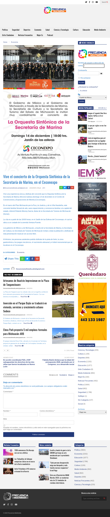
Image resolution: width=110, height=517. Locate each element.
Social (80, 404)
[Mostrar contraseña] (101, 73)
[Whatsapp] (61, 187)
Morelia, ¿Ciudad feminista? (97, 156)
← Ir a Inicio (82, 91)
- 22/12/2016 (99, 121)
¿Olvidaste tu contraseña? (88, 87)
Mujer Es (40, 35)
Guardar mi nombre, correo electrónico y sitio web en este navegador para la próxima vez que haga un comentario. (37, 428)
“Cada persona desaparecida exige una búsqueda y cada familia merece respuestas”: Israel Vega (59, 466)
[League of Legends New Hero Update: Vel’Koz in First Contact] (82, 116)
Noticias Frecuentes (25, 35)
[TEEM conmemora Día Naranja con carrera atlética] (8, 452)
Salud (48, 29)
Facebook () (63, 375)
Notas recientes (45, 445)
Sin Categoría (83, 400)
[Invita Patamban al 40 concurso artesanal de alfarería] (8, 471)
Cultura (75, 29)
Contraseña (82, 70)
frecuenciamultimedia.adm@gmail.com (16, 188)
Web (5, 419)
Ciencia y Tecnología (61, 29)
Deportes (27, 29)
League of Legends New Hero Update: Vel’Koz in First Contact (97, 116)
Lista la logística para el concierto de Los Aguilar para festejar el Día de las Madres (97, 142)
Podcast (50, 35)
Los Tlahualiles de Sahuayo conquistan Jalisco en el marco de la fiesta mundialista (24, 461)
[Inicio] (55, 10)
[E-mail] (72, 187)
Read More (24, 296)
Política (5, 29)
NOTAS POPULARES (86, 108)
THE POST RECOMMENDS (13, 274)
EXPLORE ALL (102, 108)
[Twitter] (86, 2)
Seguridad (15, 29)
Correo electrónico (47, 411)
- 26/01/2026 (29, 337)
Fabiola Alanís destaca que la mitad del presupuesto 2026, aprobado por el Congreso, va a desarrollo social (58, 362)
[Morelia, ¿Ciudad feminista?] (82, 159)
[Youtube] (97, 2)
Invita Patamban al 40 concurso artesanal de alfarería (24, 470)
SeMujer (81, 396)
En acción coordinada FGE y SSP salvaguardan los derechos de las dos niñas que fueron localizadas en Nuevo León (19, 363)
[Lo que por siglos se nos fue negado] (82, 128)
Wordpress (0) (53, 375)
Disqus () (71, 375)
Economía (37, 29)
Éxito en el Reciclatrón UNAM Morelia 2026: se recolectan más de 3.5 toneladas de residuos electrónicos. (59, 479)
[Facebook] (89, 2)
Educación (86, 29)
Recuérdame (85, 78)
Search (104, 2)
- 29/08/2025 (29, 314)
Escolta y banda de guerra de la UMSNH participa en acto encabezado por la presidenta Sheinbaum (60, 454)
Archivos (81, 409)
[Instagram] (93, 2)
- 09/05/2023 (91, 152)
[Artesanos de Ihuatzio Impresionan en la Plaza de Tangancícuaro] (63, 287)
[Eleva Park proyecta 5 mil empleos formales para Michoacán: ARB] (63, 336)
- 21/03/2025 (91, 133)
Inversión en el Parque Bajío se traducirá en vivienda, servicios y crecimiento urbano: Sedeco (25, 307)
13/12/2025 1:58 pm (35, 188)
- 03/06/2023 (91, 162)
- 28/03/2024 (29, 288)
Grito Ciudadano (8, 35)
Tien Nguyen (91, 121)
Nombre (6, 411)
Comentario (8, 392)
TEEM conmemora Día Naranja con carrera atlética (24, 451)
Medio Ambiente (100, 29)
